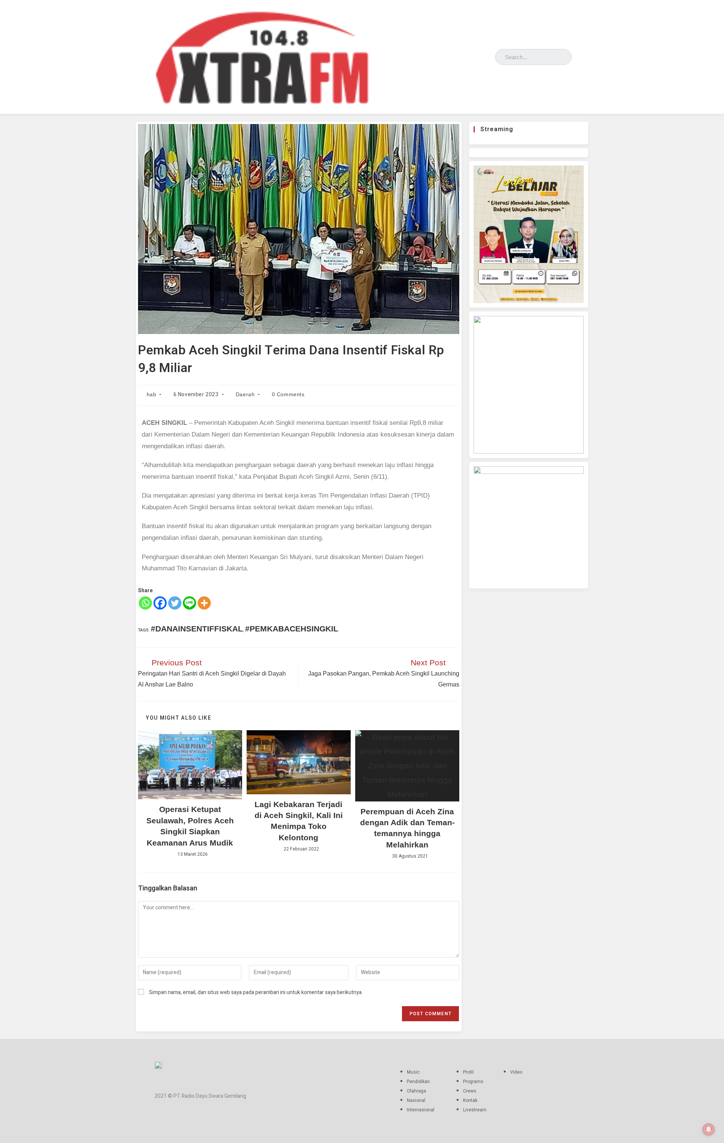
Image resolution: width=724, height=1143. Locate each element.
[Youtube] (487, 55)
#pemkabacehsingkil (291, 628)
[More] (204, 603)
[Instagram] (465, 55)
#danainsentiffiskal (197, 628)
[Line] (189, 603)
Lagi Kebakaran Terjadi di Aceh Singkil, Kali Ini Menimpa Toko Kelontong (299, 821)
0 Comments (288, 394)
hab (151, 394)
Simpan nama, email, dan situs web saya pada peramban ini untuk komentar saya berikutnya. (256, 992)
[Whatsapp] (145, 603)
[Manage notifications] (709, 1129)
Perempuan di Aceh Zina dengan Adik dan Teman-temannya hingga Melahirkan (407, 828)
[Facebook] (455, 55)
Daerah (245, 394)
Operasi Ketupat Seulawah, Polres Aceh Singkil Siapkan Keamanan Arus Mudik (190, 826)
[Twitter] (476, 55)
